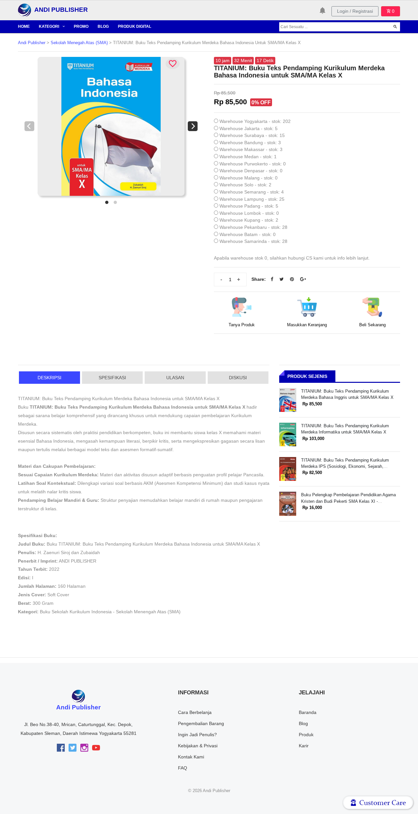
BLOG (103, 26)
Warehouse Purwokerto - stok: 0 (252, 163)
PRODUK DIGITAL (134, 26)
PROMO (81, 26)
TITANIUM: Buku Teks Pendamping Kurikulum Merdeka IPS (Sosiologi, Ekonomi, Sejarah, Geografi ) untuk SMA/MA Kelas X (345, 466)
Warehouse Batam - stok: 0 (247, 234)
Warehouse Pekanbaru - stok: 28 (253, 227)
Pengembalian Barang (201, 723)
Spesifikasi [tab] (112, 377)
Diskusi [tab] (238, 377)
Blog (303, 723)
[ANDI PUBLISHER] (24, 9)
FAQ (182, 768)
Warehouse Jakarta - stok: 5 (248, 128)
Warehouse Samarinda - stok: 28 (253, 241)
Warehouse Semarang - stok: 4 (251, 192)
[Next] (193, 126)
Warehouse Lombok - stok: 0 (249, 213)
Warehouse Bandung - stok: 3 (250, 142)
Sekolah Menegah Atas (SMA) (79, 43)
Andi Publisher (31, 43)
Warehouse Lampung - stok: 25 (251, 199)
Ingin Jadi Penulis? (197, 734)
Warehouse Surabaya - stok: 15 (252, 135)
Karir (304, 745)
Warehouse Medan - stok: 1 (248, 156)
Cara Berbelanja (195, 712)
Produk (306, 734)
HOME (24, 26)
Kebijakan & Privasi (197, 745)
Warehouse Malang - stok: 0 (248, 177)
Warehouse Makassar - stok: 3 (250, 149)
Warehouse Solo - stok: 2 (245, 184)
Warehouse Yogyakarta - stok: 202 (255, 121)
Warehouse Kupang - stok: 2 (248, 220)
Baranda (307, 712)
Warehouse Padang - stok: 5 (248, 206)
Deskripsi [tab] (49, 377)
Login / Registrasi (355, 11)
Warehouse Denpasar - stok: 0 (250, 170)
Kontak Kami (191, 756)
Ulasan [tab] (175, 377)
